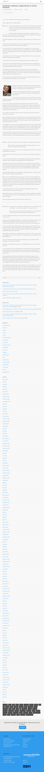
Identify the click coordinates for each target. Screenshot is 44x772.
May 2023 (5, 458)
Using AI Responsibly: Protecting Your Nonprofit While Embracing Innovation (19, 289)
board (13, 704)
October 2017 (5, 623)
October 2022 (5, 475)
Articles (24, 742)
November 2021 (6, 502)
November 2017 (6, 620)
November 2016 (6, 650)
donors (11, 706)
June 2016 (5, 662)
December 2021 (6, 500)
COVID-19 (31, 704)
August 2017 (5, 628)
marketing (17, 710)
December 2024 (6, 418)
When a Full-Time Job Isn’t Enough (10, 291)
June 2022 (5, 485)
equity (25, 706)
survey (8, 714)
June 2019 (5, 574)
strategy (4, 714)
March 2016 (5, 670)
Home (4, 19)
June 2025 (5, 406)
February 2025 (6, 416)
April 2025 (5, 411)
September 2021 (6, 507)
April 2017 (5, 638)
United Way (23, 714)
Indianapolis (5, 347)
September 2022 (6, 478)
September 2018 (6, 596)
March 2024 (5, 436)
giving (10, 708)
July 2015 (4, 689)
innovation (35, 708)
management (11, 710)
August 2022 (5, 480)
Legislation (5, 352)
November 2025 (6, 399)
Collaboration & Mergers (8, 741)
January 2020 (5, 556)
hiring (17, 708)
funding (35, 706)
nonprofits (5, 712)
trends (18, 714)
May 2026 (5, 386)
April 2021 (5, 519)
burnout (21, 704)
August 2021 (5, 510)
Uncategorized (6, 372)
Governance (5, 342)
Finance (4, 335)
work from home (29, 714)
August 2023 (5, 450)
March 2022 (5, 492)
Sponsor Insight (6, 362)
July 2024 (4, 428)
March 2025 (5, 414)
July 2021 (4, 512)
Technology (5, 367)
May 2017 (5, 635)
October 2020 (5, 534)
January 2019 (5, 586)
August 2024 (5, 426)
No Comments (9, 12)
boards (17, 704)
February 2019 (6, 583)
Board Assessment (7, 742)
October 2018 (5, 593)
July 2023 (4, 453)
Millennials (29, 710)
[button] (40, 1)
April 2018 (5, 608)
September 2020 (6, 537)
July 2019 (4, 571)
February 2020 (6, 554)
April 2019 (5, 578)
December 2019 (6, 559)
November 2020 (6, 532)
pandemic (10, 712)
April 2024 (5, 433)
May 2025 (5, 409)
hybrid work (24, 708)
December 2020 (6, 529)
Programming (6, 359)
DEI (3, 706)
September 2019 (6, 566)
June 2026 (5, 384)
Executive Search (7, 739)
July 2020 (4, 542)
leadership (5, 710)
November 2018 (6, 591)
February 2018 (6, 613)
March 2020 (5, 551)
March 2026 (5, 391)
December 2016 (6, 647)
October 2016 (5, 652)
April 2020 (5, 549)
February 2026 (6, 394)
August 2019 (5, 569)
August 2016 (5, 657)
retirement (25, 712)
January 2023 (5, 468)
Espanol (4, 330)
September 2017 (6, 625)
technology (13, 714)
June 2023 (5, 455)
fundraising (5, 708)
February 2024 (6, 438)
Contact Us (25, 762)
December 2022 (6, 470)
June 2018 (5, 603)
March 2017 (5, 640)
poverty (20, 712)
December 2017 (6, 618)
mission (33, 710)
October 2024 (5, 423)
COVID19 (36, 704)
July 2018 (4, 601)
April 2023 (5, 460)
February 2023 (6, 465)
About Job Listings (27, 739)
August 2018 (5, 598)
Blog (7, 19)
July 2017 (4, 630)
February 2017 (6, 643)
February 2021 (6, 524)
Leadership (5, 350)
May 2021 (5, 517)
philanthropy (15, 712)
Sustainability (5, 364)
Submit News (26, 741)
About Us (25, 760)
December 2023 (6, 443)
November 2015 (6, 679)
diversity (7, 706)
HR (20, 708)
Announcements (6, 325)
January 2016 (5, 675)
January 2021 (5, 527)
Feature (26, 9)
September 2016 (6, 655)
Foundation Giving (7, 337)
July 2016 (4, 660)
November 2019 (6, 561)
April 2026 (5, 389)
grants (13, 708)
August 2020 (5, 539)
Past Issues (25, 746)
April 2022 (5, 490)
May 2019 (5, 576)
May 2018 (5, 606)
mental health (22, 710)
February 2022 (6, 495)
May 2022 (5, 487)
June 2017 (5, 633)
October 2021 (5, 505)
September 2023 (6, 448)
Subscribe (25, 744)
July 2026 (4, 382)
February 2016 (6, 672)
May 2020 (5, 546)
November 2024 (6, 421)
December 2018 (6, 588)
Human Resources (7, 345)
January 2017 (5, 645)
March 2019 (5, 581)
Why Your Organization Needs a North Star (12, 297)
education (16, 706)
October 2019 (5, 564)
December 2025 (6, 396)
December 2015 (6, 677)
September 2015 (6, 684)
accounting (5, 704)
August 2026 (5, 379)
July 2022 (4, 482)
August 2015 (5, 687)
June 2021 (5, 514)
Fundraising (5, 340)
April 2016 (5, 667)
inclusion (30, 708)
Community (26, 704)
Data (40, 704)
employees (21, 706)
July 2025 (4, 404)
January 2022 (5, 497)
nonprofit (38, 710)
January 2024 (5, 441)
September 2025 (6, 401)
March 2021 (5, 522)
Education (5, 327)
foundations (30, 706)
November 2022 (6, 473)
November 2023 (6, 446)
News (4, 357)
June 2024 (5, 431)
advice (10, 704)
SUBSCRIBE (22, 727)
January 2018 (5, 615)
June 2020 (5, 544)
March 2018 (5, 610)
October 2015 (5, 682)
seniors (30, 712)
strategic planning (36, 712)
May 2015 (5, 694)
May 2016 (5, 665)
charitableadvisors (8, 9)
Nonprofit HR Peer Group (8, 762)
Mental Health (6, 354)
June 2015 (5, 692)
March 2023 (5, 463)
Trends (4, 369)
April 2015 (5, 697)
